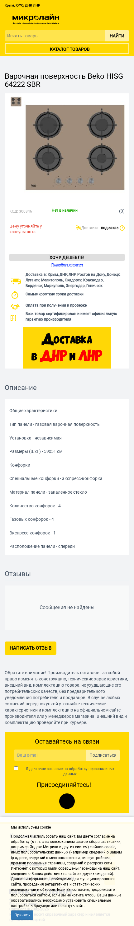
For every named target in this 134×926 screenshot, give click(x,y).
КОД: (13, 211)
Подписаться (103, 755)
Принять (22, 915)
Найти (117, 35)
